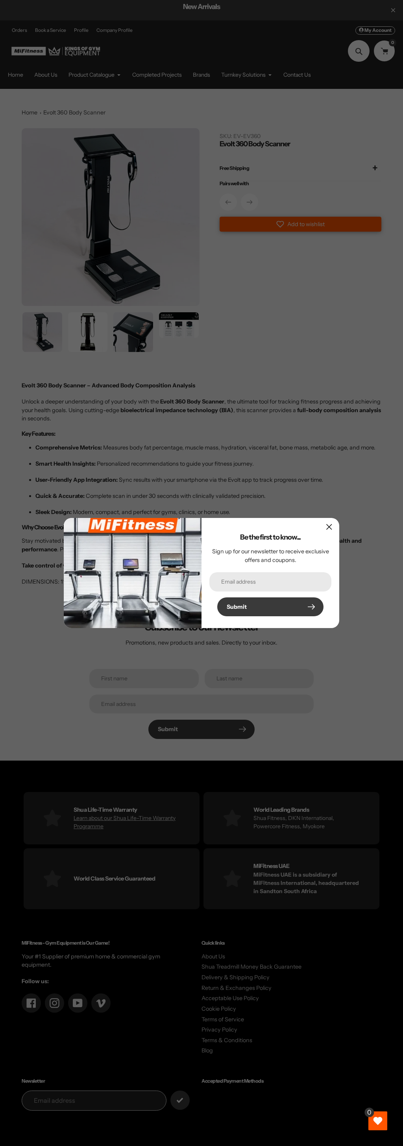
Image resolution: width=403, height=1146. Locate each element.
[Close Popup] (329, 527)
